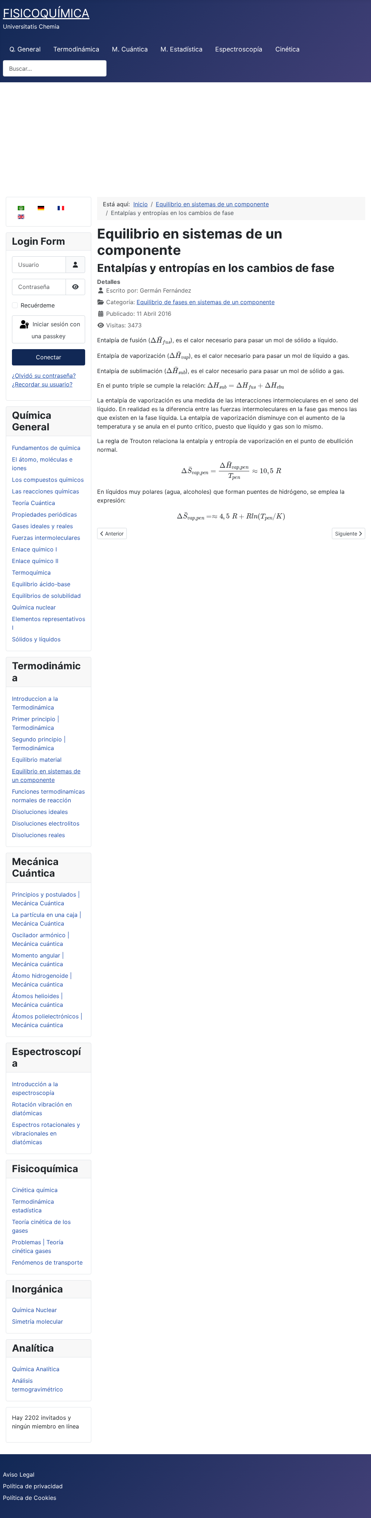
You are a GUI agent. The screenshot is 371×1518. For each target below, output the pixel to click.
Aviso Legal (18, 1474)
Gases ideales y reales (42, 526)
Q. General (25, 49)
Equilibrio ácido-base (41, 584)
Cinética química (35, 1190)
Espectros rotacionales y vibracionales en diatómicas (46, 1133)
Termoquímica (31, 572)
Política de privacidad (33, 1486)
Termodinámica (76, 49)
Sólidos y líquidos (36, 639)
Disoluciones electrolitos (45, 823)
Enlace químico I (34, 549)
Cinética (287, 49)
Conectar (48, 357)
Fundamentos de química (46, 447)
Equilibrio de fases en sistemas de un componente (206, 302)
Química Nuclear (34, 1310)
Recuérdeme (38, 305)
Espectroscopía (238, 49)
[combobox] (55, 68)
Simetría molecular (37, 1321)
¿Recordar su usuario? (42, 384)
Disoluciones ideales (40, 811)
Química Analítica (35, 1369)
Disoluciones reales (38, 835)
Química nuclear (34, 607)
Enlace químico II (35, 560)
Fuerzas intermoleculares (46, 537)
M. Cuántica (130, 49)
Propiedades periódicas (44, 514)
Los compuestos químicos (48, 479)
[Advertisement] (185, 136)
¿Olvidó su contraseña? (44, 375)
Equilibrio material (37, 759)
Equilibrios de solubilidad (46, 595)
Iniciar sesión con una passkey (55, 330)
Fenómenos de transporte (47, 1262)
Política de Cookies (29, 1497)
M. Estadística (182, 49)
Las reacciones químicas (45, 491)
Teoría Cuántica (33, 502)
